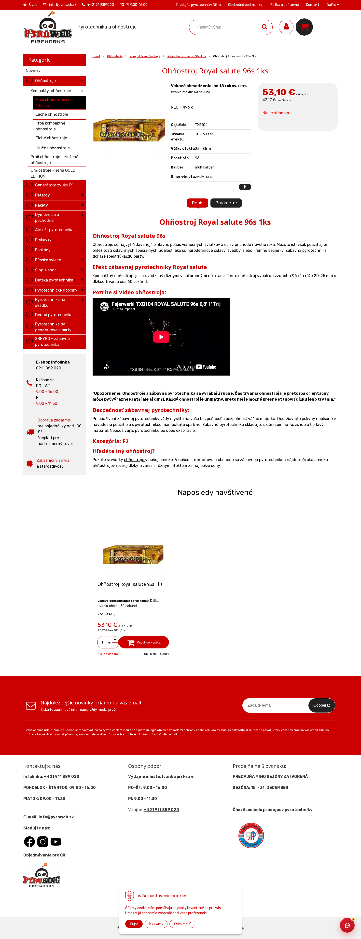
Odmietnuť (182, 924)
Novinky (33, 70)
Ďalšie (332, 5)
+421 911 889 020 (61, 776)
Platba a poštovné (284, 5)
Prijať (134, 924)
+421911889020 (100, 5)
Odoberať (321, 705)
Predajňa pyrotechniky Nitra (198, 5)
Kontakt (312, 5)
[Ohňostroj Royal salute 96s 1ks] (129, 120)
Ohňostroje (115, 56)
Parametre (226, 203)
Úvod (33, 5)
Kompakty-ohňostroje (145, 56)
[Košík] (305, 27)
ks (109, 642)
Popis (197, 203)
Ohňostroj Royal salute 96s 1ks (130, 584)
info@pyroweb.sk (62, 5)
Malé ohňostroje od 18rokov (186, 56)
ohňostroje (134, 459)
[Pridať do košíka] (144, 642)
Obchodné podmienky (245, 5)
